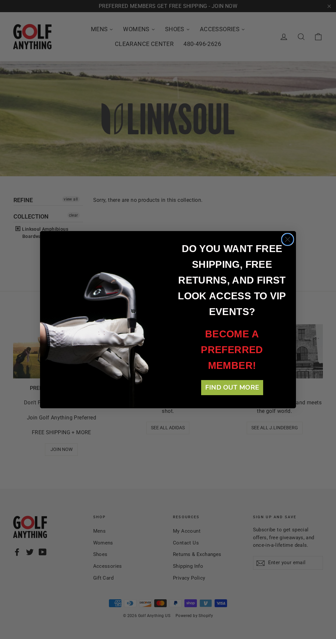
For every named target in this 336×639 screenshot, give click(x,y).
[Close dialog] (287, 239)
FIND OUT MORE (232, 387)
